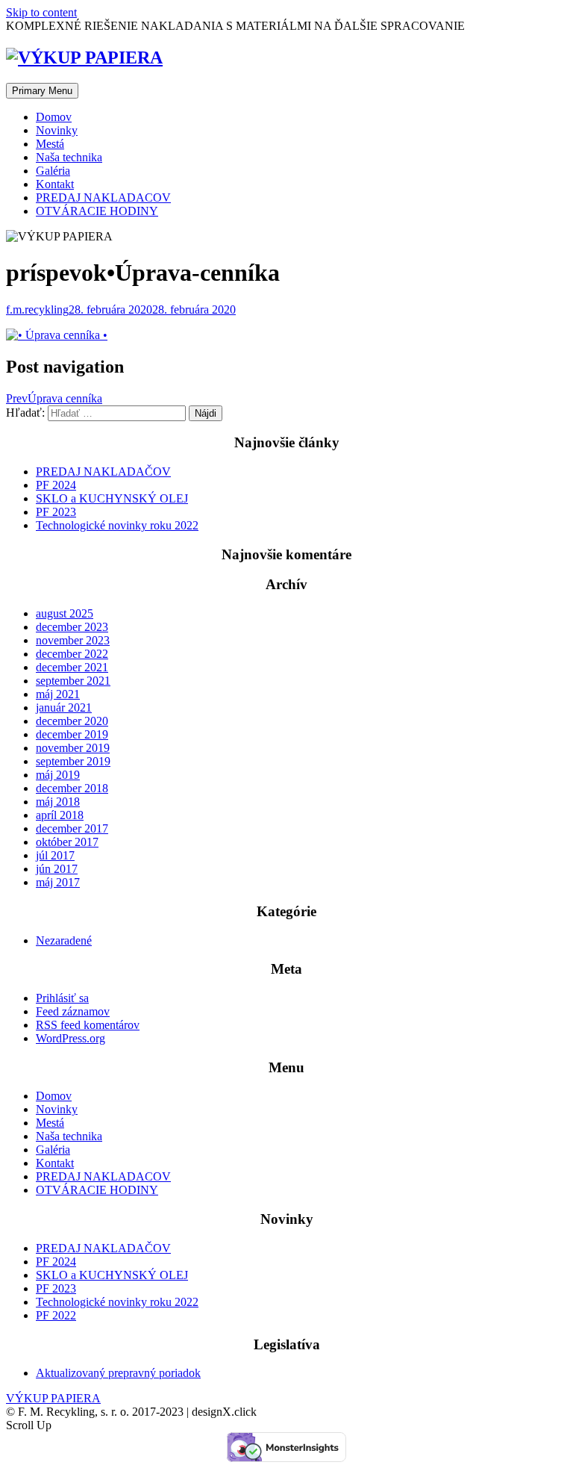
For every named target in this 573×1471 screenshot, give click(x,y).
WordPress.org (70, 1038)
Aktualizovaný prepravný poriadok (118, 1372)
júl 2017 (55, 855)
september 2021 (73, 680)
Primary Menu (42, 90)
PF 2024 (56, 485)
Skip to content (41, 12)
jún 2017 (57, 868)
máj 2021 (58, 694)
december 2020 (72, 721)
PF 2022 (56, 1315)
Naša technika (69, 157)
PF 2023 (56, 512)
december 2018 (72, 788)
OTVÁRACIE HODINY (97, 211)
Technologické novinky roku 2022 (117, 525)
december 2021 (72, 667)
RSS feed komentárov (88, 1024)
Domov (54, 117)
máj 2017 (58, 882)
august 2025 (64, 613)
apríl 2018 (60, 815)
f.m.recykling (37, 309)
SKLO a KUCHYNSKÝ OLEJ (112, 498)
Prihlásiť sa (62, 998)
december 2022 (72, 653)
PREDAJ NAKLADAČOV (103, 471)
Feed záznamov (73, 1011)
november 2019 (73, 747)
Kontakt (55, 184)
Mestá (50, 143)
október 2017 (67, 842)
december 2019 (72, 734)
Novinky (57, 130)
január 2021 (64, 707)
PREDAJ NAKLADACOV (103, 197)
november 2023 (73, 640)
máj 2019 (58, 774)
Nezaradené (64, 940)
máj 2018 (58, 801)
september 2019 (73, 761)
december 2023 (72, 627)
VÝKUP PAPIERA (53, 1398)
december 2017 (72, 828)
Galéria (53, 170)
